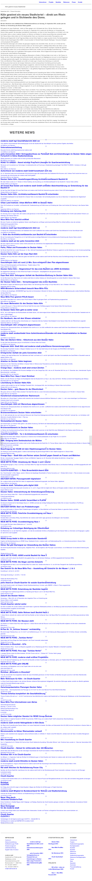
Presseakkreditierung (75, 867)
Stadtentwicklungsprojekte (77, 844)
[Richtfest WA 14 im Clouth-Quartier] (1, 440)
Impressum (8, 840)
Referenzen (73, 851)
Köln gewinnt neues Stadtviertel (15, 7)
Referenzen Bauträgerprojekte (78, 857)
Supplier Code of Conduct (11, 849)
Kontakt (72, 869)
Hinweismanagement (10, 846)
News (71, 861)
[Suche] (85, 2)
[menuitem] (43, 2)
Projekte (72, 842)
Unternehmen (73, 840)
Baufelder (72, 847)
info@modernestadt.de (11, 868)
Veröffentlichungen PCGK (11, 844)
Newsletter (73, 863)
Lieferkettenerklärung (10, 847)
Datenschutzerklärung (10, 842)
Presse (72, 859)
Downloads (73, 865)
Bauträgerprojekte (74, 846)
